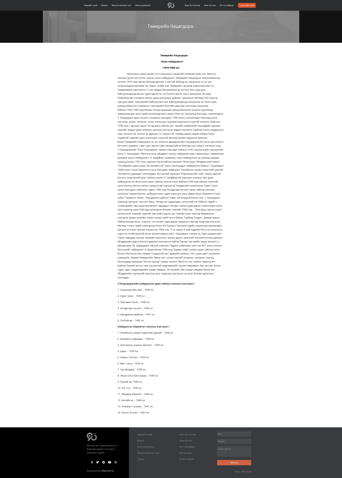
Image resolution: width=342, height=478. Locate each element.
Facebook (92, 462)
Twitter (97, 462)
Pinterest (103, 462)
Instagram (115, 462)
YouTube (109, 462)
